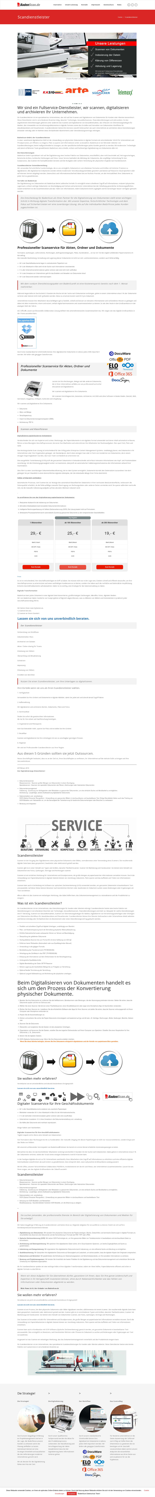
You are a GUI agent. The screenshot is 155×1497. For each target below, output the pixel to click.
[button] (81, 103)
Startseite (57, 5)
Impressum (95, 5)
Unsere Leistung (71, 5)
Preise (19, 576)
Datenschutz (109, 5)
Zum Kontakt (35, 567)
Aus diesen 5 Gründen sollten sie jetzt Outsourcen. (55, 753)
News (119, 5)
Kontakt (84, 5)
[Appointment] (29, 5)
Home (120, 17)
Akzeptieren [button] (71, 1494)
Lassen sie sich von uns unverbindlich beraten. (53, 618)
